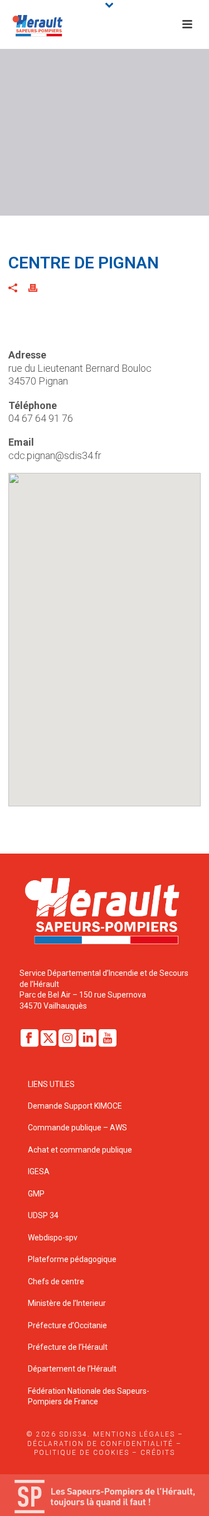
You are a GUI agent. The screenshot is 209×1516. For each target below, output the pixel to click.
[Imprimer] (38, 287)
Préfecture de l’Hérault (68, 1347)
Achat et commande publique (81, 1149)
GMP (36, 1193)
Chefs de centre (56, 1281)
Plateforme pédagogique (72, 1259)
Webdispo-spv (52, 1237)
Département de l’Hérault (72, 1368)
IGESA (39, 1171)
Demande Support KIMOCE (75, 1105)
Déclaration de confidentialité (100, 1444)
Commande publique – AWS (77, 1127)
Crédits (157, 1453)
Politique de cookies (81, 1453)
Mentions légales (134, 1434)
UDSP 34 (43, 1215)
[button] (105, 633)
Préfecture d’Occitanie (67, 1325)
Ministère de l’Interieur (67, 1303)
